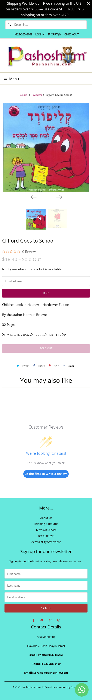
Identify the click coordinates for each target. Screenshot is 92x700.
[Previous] (33, 196)
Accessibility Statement (46, 542)
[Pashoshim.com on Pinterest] (50, 620)
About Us (46, 518)
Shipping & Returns (46, 524)
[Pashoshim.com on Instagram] (58, 620)
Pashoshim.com (31, 687)
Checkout (71, 34)
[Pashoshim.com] (46, 57)
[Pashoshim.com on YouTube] (42, 620)
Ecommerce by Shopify (66, 687)
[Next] (59, 196)
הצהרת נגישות (46, 536)
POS (44, 687)
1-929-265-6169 (22, 34)
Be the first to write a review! (46, 474)
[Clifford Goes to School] (46, 147)
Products (37, 95)
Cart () (55, 34)
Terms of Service (46, 530)
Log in (40, 34)
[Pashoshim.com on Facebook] (33, 620)
